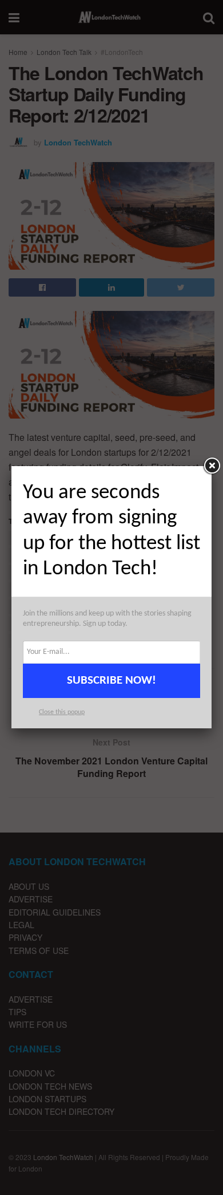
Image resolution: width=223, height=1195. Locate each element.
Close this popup (62, 712)
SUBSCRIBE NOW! (111, 681)
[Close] (211, 466)
